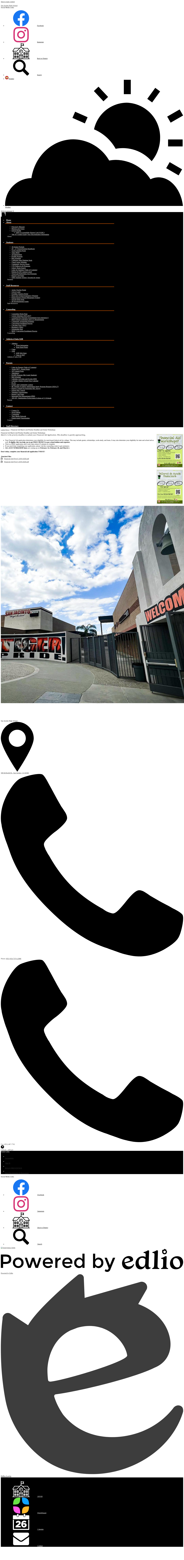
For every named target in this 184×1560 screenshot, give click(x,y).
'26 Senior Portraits (18, 247)
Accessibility (9, 1158)
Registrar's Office (17, 327)
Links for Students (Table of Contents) (24, 270)
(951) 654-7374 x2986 (13, 959)
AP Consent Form (18, 371)
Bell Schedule (16, 258)
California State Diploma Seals (22, 260)
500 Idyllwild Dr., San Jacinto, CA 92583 (15, 773)
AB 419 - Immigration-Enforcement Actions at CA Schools (31, 398)
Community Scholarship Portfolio (23, 321)
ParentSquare (41, 1513)
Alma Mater (16, 253)
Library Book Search (19, 268)
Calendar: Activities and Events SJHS (24, 379)
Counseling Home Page (19, 314)
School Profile (16, 231)
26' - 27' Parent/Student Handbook (23, 249)
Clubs (13, 349)
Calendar (40, 1529)
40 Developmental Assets (20, 301)
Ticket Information (22, 345)
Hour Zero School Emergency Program (25, 296)
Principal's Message (18, 227)
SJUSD (40, 1496)
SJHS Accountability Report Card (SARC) (30, 232)
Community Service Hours (20, 264)
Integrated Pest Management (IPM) (23, 396)
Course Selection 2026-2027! (21, 316)
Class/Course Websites (19, 262)
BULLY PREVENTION (13, 1168)
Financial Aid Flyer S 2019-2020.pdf (16, 462)
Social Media (16, 412)
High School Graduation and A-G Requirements (28, 320)
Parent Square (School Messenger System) (26, 298)
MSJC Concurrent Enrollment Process (24, 331)
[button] (8, 222)
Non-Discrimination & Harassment (17, 1173)
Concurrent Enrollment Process (22, 323)
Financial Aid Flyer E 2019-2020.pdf (16, 459)
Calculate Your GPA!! (19, 325)
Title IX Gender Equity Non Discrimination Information (30, 234)
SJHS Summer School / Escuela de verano (26, 278)
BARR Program (17, 256)
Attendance (15, 373)
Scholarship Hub (17, 329)
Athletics (14, 343)
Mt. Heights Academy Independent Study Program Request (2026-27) (35, 387)
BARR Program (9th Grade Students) (24, 375)
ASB (13, 351)
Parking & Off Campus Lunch (22, 272)
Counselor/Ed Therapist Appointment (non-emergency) (30, 318)
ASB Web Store (21, 353)
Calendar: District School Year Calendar (25, 381)
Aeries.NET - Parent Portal (21, 369)
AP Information (17, 254)
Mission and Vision (18, 229)
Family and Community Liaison (22, 385)
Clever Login (16, 292)
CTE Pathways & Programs (21, 266)
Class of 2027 (20, 355)
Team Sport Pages (22, 347)
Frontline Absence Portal (20, 294)
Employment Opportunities (21, 418)
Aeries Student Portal (19, 251)
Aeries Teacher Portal (19, 290)
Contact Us (15, 410)
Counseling (15, 414)
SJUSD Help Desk (18, 299)
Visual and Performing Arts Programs (24, 274)
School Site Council (18, 390)
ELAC (14, 383)
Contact (40, 1546)
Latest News (5, 430)
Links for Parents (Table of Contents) (24, 367)
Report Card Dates (18, 276)
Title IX (7, 1163)
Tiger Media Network (19, 416)
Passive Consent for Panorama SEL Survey (26, 388)
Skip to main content (8, 2)
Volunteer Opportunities (20, 392)
